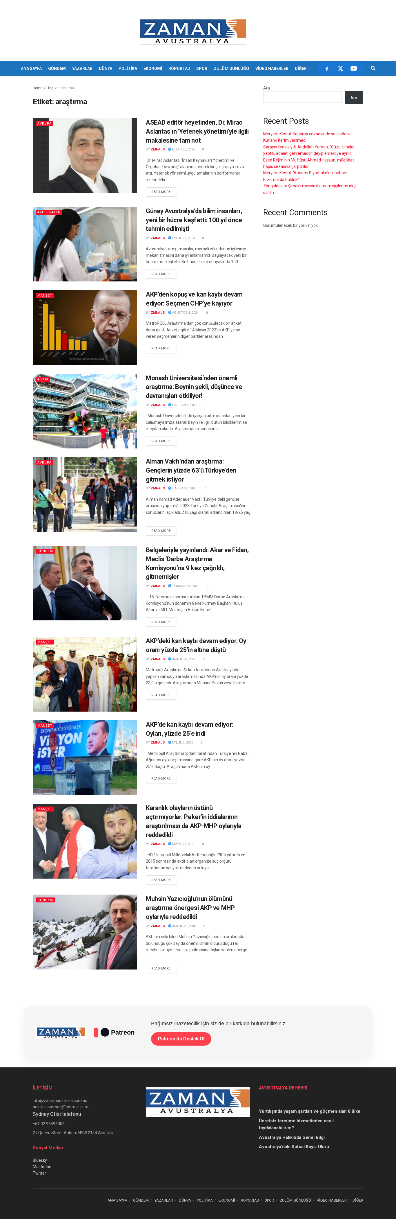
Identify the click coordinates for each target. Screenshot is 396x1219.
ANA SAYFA (31, 68)
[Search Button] (373, 68)
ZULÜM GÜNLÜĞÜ (231, 68)
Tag (50, 88)
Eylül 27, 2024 (183, 238)
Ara (266, 88)
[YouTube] (353, 68)
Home (37, 88)
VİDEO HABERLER (271, 68)
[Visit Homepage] (194, 30)
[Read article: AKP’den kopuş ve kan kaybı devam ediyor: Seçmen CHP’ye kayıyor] (85, 327)
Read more (163, 192)
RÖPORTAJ (179, 68)
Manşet (44, 295)
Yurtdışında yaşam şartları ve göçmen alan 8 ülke (309, 1111)
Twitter (39, 1173)
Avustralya (48, 212)
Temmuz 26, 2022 (185, 586)
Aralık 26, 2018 (183, 926)
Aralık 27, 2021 (183, 659)
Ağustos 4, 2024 (185, 313)
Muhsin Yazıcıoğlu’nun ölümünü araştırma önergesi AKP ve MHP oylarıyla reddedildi (190, 907)
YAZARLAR (82, 68)
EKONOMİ (152, 68)
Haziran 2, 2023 (184, 488)
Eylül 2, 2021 (182, 742)
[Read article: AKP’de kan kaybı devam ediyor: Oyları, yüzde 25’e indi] (85, 757)
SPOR (201, 68)
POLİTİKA (128, 68)
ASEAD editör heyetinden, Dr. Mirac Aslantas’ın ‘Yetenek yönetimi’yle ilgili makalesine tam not (197, 131)
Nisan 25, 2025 (183, 149)
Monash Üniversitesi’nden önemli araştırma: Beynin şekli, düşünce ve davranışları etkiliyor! (194, 387)
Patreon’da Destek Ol (181, 1038)
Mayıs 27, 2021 (183, 844)
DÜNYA (105, 68)
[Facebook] (327, 68)
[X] (340, 68)
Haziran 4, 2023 (184, 405)
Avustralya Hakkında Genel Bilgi (292, 1137)
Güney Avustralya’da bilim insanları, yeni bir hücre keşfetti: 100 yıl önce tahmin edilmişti (194, 220)
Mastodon (42, 1166)
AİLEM (42, 379)
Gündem (45, 551)
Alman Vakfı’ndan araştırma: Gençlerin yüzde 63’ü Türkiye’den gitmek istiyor (191, 470)
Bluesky (40, 1160)
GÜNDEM (57, 68)
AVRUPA (44, 123)
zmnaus (158, 149)
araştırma (66, 88)
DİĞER (301, 68)
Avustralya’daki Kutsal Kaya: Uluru (294, 1146)
